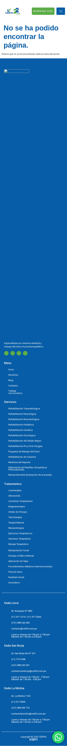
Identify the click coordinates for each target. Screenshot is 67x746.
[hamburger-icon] (60, 11)
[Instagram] (12, 353)
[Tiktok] (25, 353)
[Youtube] (19, 353)
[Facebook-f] (6, 353)
